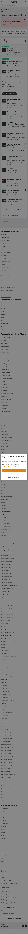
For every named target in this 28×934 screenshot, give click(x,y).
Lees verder (22, 464)
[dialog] (14, 467)
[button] (14, 466)
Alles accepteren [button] (14, 470)
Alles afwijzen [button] (14, 473)
